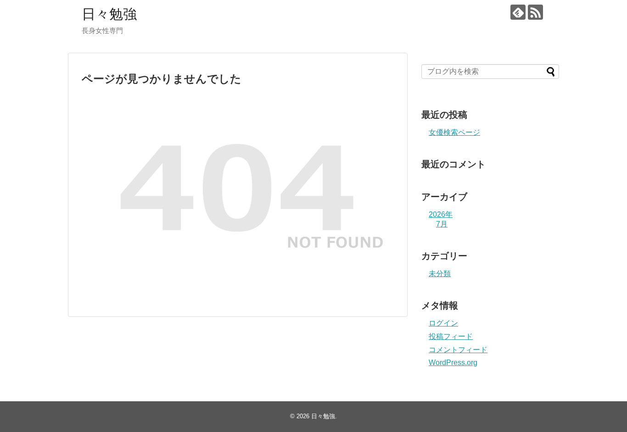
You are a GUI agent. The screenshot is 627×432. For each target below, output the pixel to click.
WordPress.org (453, 362)
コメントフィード (458, 350)
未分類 (440, 273)
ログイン (443, 323)
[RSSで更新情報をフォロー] (535, 12)
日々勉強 (109, 14)
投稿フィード (451, 336)
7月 (442, 224)
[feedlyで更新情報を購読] (518, 12)
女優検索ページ (454, 132)
